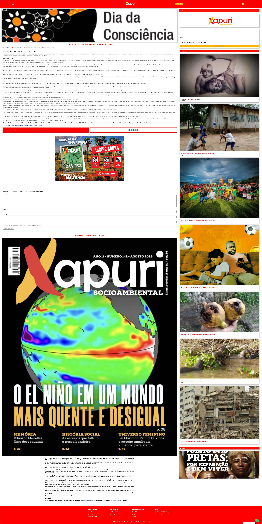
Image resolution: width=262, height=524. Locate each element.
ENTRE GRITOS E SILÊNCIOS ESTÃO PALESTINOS (194, 441)
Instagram (134, 511)
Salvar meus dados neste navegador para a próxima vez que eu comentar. (23, 225)
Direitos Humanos (46, 47)
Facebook (134, 513)
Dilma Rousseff (25, 125)
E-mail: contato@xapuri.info (162, 511)
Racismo (53, 47)
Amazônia (28, 47)
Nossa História (91, 513)
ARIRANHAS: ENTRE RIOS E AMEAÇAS (191, 381)
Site (4, 219)
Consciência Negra (38, 47)
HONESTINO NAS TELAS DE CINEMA (191, 99)
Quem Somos (91, 511)
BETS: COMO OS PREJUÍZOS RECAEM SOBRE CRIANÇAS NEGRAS (199, 287)
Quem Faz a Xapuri (92, 516)
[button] (243, 4)
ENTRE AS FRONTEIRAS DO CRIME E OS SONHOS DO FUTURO (198, 220)
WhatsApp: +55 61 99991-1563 (162, 513)
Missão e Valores (92, 514)
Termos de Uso (113, 514)
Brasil (32, 47)
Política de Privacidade (116, 513)
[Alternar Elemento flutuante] (257, 520)
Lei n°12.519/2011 (40, 60)
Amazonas (8, 125)
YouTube (134, 514)
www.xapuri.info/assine (89, 500)
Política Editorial (114, 511)
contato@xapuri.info (116, 500)
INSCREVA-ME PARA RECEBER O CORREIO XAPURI (193, 42)
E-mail (5, 214)
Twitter (134, 516)
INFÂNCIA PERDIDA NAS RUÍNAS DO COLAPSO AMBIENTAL (198, 154)
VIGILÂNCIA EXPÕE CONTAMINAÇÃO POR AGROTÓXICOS (198, 334)
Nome (5, 209)
